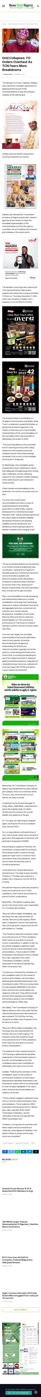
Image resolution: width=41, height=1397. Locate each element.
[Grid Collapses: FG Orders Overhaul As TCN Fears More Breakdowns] (20, 41)
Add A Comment (20, 1310)
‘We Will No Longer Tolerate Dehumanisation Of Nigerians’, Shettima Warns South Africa (20, 1224)
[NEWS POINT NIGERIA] (21, 6)
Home (4, 24)
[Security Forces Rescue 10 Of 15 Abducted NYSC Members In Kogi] (20, 1175)
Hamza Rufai (8, 74)
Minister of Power (22, 1143)
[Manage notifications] (36, 1392)
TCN (33, 1143)
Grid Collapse (8, 1143)
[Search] (38, 6)
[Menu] (3, 6)
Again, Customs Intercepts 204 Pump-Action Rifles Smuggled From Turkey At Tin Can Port (20, 1295)
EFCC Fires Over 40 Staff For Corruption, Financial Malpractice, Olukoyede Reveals (17, 1260)
